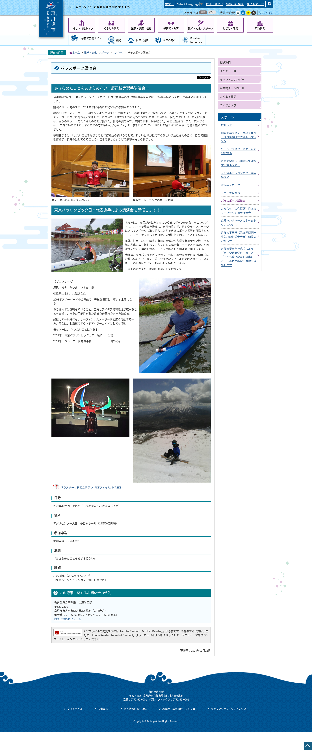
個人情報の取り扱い (135, 709)
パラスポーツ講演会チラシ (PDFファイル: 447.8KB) (91, 487)
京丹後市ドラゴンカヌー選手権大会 (238, 175)
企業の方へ (169, 40)
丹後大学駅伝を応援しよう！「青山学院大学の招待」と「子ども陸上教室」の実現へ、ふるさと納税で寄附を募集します (238, 257)
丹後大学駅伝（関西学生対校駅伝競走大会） (238, 163)
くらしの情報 (111, 28)
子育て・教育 (171, 28)
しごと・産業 (230, 28)
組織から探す (235, 4)
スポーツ (118, 52)
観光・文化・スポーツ (200, 28)
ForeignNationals (196, 40)
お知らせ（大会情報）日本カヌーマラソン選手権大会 (238, 210)
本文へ (169, 4)
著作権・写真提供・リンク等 (178, 709)
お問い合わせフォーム (67, 619)
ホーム (76, 52)
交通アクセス (74, 709)
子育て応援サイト (91, 38)
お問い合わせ (214, 4)
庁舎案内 (103, 709)
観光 (118, 40)
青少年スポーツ (230, 185)
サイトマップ (255, 4)
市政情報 (260, 28)
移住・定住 (142, 40)
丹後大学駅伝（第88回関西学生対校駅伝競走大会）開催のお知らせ (238, 236)
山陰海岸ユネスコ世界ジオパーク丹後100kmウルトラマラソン (238, 137)
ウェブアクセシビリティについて (229, 709)
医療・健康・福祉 (141, 28)
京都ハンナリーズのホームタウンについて (238, 222)
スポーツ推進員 (230, 193)
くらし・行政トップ (81, 28)
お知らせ (226, 125)
